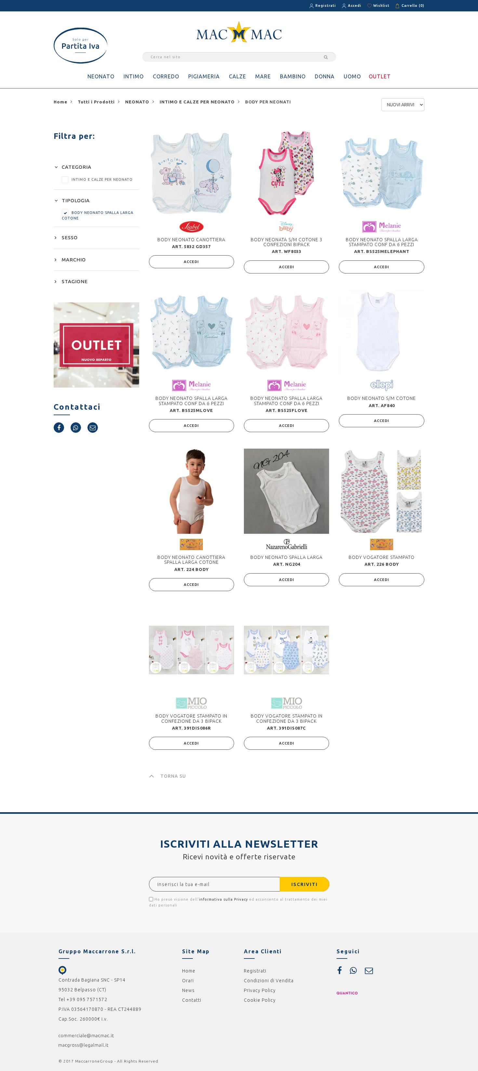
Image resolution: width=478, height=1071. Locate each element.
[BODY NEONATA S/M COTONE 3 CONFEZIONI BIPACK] (286, 173)
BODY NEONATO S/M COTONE (381, 398)
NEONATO (100, 76)
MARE (263, 76)
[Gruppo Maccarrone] (239, 31)
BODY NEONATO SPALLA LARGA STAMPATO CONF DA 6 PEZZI (382, 242)
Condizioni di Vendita (269, 980)
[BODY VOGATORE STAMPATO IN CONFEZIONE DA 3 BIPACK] (191, 650)
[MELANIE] (381, 226)
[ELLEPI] (381, 385)
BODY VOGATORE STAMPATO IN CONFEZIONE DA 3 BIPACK (191, 718)
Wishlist (381, 5)
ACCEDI (191, 262)
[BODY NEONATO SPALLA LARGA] (286, 491)
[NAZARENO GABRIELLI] (286, 544)
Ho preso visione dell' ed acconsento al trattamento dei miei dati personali (238, 902)
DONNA (325, 76)
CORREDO (166, 76)
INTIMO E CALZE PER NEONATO (102, 179)
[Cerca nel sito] (325, 57)
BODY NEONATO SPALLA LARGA (286, 557)
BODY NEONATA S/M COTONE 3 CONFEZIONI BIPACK (287, 242)
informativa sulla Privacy (223, 899)
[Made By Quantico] (347, 992)
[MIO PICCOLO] (191, 703)
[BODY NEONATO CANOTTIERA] (191, 173)
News (188, 990)
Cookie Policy (260, 1000)
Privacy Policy (260, 990)
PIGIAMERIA (204, 76)
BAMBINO (293, 76)
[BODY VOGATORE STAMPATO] (381, 491)
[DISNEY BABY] (286, 226)
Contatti (191, 1000)
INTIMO (134, 76)
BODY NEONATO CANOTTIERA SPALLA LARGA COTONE (191, 560)
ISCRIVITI (304, 884)
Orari (188, 980)
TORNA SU (173, 776)
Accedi (354, 5)
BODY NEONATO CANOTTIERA (191, 239)
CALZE (237, 76)
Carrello (413, 5)
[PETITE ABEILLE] (191, 544)
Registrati (325, 5)
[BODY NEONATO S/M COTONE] (381, 332)
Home (188, 970)
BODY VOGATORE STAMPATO (382, 557)
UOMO (352, 76)
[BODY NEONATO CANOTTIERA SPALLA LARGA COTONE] (191, 491)
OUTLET (380, 76)
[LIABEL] (191, 226)
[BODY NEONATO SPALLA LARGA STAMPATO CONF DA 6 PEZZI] (381, 173)
